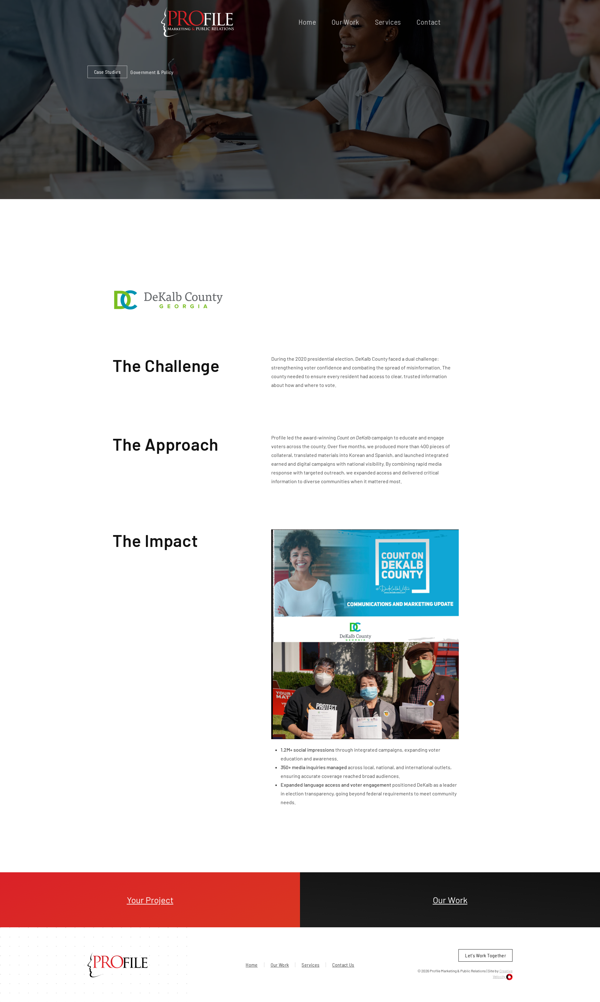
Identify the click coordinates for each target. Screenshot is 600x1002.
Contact (429, 21)
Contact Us (343, 965)
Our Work (345, 21)
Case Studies (107, 72)
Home (307, 21)
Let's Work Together (485, 955)
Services (388, 21)
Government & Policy (151, 72)
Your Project (150, 899)
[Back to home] (197, 22)
